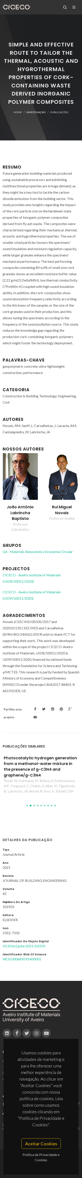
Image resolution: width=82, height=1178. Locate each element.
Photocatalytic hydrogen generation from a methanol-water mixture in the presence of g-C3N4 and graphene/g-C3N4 (40, 766)
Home (18, 112)
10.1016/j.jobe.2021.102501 (24, 946)
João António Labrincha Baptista (20, 512)
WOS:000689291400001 (22, 959)
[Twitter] (26, 1033)
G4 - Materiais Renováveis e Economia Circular (38, 552)
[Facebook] (16, 1033)
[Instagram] (36, 1033)
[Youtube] (46, 1033)
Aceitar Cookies (41, 1143)
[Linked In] (7, 1033)
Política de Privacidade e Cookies (41, 1157)
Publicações (59, 112)
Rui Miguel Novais (62, 509)
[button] (27, 805)
